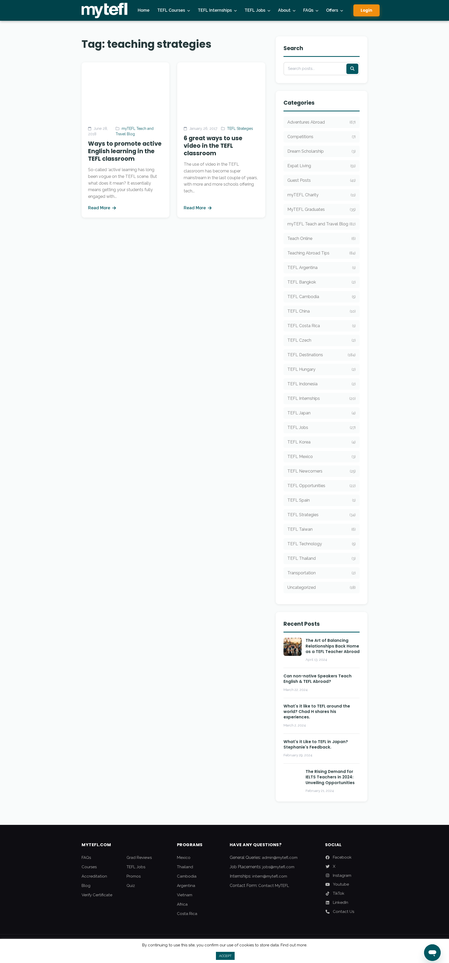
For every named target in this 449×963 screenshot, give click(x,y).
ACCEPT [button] (225, 956)
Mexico (183, 857)
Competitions (321, 136)
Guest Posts (321, 180)
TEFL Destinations (321, 354)
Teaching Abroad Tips (321, 253)
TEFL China (321, 311)
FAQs (308, 10)
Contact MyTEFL (273, 885)
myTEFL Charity (321, 194)
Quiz (131, 885)
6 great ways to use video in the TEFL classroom (213, 145)
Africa (182, 904)
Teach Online (321, 238)
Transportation (321, 572)
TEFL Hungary (321, 369)
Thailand (185, 867)
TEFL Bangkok (321, 282)
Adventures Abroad (321, 122)
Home (143, 10)
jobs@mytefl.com (278, 867)
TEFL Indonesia (321, 383)
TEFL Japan (321, 412)
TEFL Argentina (321, 267)
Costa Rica (187, 913)
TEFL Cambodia (321, 296)
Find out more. (294, 945)
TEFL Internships (215, 10)
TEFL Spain (321, 500)
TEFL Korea (321, 442)
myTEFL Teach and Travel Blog (321, 223)
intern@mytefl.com (269, 876)
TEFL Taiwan (321, 529)
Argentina (186, 885)
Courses (89, 867)
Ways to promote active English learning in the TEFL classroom (125, 151)
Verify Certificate (97, 895)
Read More (99, 207)
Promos (134, 876)
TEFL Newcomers (321, 471)
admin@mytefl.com (280, 857)
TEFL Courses (171, 10)
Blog (86, 885)
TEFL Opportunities (321, 485)
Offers (332, 10)
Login (366, 10)
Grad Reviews (139, 857)
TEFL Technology (321, 543)
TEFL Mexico (321, 456)
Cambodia (186, 876)
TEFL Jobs (255, 10)
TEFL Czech (321, 340)
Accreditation (94, 876)
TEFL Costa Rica (321, 325)
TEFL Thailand (321, 558)
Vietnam (184, 895)
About (284, 10)
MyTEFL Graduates (321, 209)
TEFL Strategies (240, 128)
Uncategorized (321, 587)
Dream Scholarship (321, 151)
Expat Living (321, 165)
